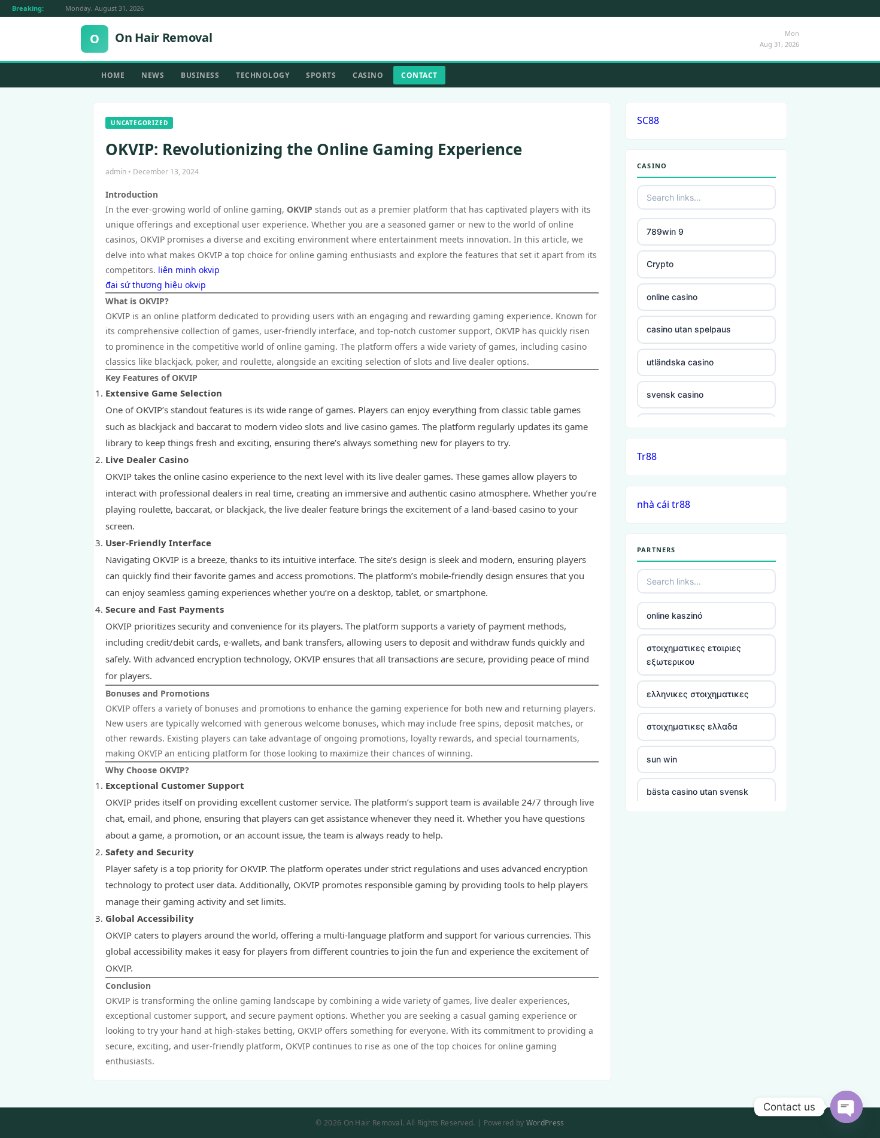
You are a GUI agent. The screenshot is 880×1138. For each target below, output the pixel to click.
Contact (419, 75)
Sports (321, 75)
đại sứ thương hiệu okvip (155, 284)
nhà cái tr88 (663, 504)
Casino (368, 75)
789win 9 (665, 231)
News (152, 75)
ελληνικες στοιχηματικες (698, 694)
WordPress (545, 1123)
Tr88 (647, 456)
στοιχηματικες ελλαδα (692, 726)
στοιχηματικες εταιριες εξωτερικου (694, 654)
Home (113, 75)
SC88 (648, 120)
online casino (672, 297)
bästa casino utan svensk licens (697, 798)
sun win (662, 759)
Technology (262, 75)
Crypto (660, 264)
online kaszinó (674, 615)
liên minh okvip (189, 270)
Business (200, 75)
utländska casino (680, 362)
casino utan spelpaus (689, 329)
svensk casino (675, 394)
